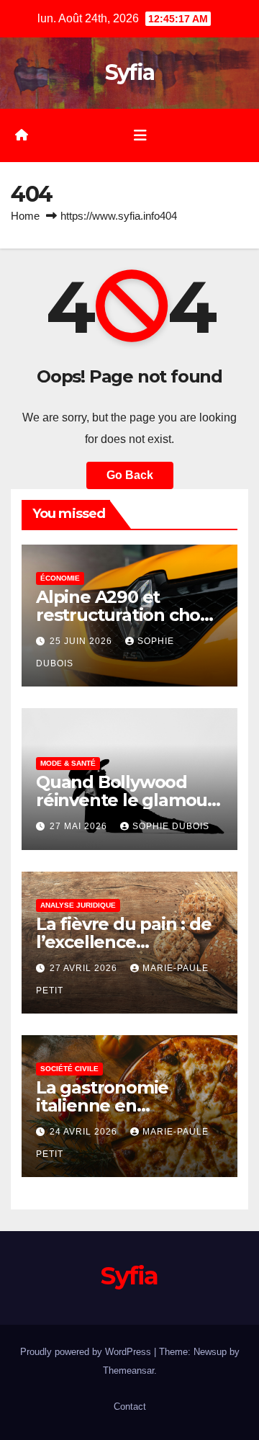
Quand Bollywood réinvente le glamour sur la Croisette (125, 800)
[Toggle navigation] (140, 135)
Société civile (69, 1069)
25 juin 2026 (82, 641)
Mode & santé (68, 763)
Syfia (130, 72)
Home (25, 216)
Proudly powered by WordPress (87, 1351)
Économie (60, 578)
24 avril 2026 (85, 1132)
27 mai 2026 (80, 826)
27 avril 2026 (85, 968)
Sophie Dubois (170, 826)
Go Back (129, 475)
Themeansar (128, 1370)
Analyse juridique (78, 905)
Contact (130, 1406)
